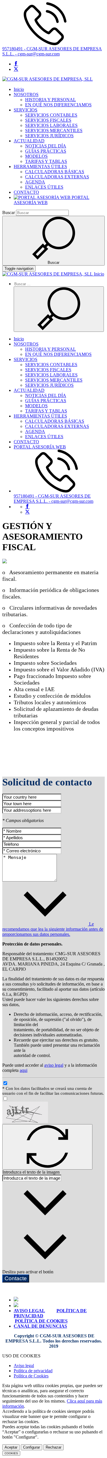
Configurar (31, 1447)
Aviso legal (24, 1365)
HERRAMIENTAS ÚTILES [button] (40, 166)
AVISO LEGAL (29, 1310)
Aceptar (11, 1447)
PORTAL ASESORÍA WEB (40, 446)
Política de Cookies (31, 1375)
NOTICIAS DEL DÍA (45, 145)
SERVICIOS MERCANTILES (53, 130)
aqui (23, 1070)
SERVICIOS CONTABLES (51, 115)
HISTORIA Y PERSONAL (50, 99)
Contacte (16, 1278)
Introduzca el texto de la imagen (31, 1172)
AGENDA (35, 181)
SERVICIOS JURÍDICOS (49, 135)
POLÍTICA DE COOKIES (41, 1321)
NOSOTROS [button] (26, 94)
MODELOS (36, 156)
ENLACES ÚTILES (44, 187)
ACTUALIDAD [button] (29, 140)
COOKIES (11, 1453)
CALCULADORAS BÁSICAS (54, 171)
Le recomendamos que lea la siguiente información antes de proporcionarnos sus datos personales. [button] (52, 929)
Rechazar (53, 1447)
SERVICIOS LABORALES (51, 125)
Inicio (19, 89)
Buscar (8, 212)
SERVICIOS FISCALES (48, 120)
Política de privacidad (33, 1370)
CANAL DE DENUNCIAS (40, 1326)
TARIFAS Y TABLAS (46, 161)
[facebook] (16, 63)
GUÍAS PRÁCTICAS (45, 151)
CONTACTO (26, 192)
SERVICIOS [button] (25, 109)
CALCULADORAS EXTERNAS (57, 176)
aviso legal (53, 1065)
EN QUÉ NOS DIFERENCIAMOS (58, 104)
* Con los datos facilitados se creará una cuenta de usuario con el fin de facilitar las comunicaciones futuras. (53, 1091)
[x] (16, 69)
